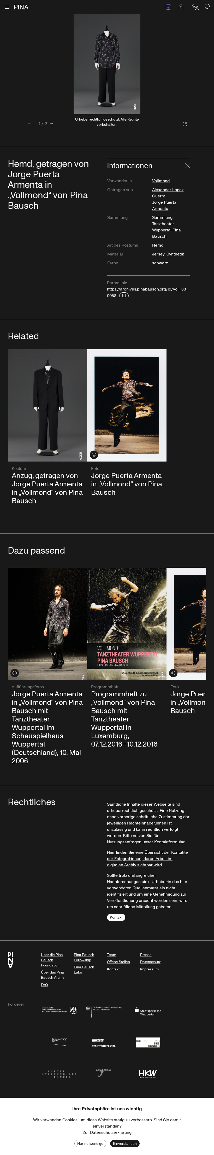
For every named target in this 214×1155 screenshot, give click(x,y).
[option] (107, 64)
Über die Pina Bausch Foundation (52, 960)
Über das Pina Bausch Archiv (52, 975)
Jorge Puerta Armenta (164, 206)
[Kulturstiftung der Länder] (59, 1072)
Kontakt (116, 917)
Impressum (149, 969)
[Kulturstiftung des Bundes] (148, 1042)
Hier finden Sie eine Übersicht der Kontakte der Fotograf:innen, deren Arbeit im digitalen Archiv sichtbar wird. (147, 859)
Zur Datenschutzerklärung (107, 1132)
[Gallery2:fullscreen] (182, 124)
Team (111, 954)
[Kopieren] (124, 295)
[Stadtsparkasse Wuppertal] (148, 1011)
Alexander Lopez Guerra (167, 193)
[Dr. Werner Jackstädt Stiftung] (103, 1072)
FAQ (44, 984)
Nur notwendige (90, 1143)
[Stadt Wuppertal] (103, 1042)
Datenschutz (150, 961)
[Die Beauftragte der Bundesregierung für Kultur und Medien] (103, 1011)
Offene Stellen (118, 961)
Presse (146, 954)
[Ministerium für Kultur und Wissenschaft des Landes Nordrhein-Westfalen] (59, 1011)
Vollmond (161, 181)
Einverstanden (125, 1143)
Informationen (129, 166)
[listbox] (107, 64)
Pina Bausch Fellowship (84, 957)
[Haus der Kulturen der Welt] (148, 1072)
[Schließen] (187, 166)
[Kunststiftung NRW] (59, 1042)
